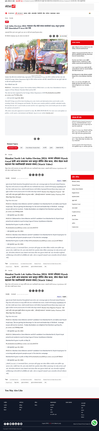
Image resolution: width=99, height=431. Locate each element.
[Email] (21, 424)
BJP (21, 148)
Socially (20, 13)
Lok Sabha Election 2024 (26, 264)
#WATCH (8, 88)
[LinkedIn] (16, 424)
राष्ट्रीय (29, 13)
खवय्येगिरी (52, 405)
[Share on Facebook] (35, 139)
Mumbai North (37, 264)
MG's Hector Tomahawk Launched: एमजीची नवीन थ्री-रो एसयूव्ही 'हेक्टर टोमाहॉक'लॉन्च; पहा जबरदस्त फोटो (31, 1)
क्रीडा (44, 13)
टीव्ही (20, 410)
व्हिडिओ (82, 417)
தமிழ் (60, 423)
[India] (90, 13)
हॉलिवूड (20, 408)
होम (6, 155)
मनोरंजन (47, 13)
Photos (82, 415)
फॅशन (51, 410)
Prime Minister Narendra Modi (33, 148)
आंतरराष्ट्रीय (34, 13)
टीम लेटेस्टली (7, 36)
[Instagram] (13, 424)
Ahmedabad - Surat (12, 148)
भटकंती (51, 408)
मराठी (50, 423)
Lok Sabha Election (14, 264)
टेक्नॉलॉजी (40, 13)
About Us (75, 424)
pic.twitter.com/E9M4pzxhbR (14, 212)
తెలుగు (56, 423)
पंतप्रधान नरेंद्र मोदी (59, 148)
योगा (45, 267)
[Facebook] (30, 175)
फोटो (82, 413)
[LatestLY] (10, 7)
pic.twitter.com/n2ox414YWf (29, 228)
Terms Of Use (81, 424)
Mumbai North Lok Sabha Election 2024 (52, 264)
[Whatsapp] (36, 175)
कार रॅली (44, 148)
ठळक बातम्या (69, 403)
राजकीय (5, 405)
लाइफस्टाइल (53, 13)
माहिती (5, 408)
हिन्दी (47, 423)
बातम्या (7, 22)
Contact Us (87, 424)
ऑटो (82, 408)
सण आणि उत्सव (53, 415)
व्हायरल (58, 13)
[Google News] (18, 424)
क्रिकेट (36, 405)
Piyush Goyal (9, 267)
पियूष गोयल (17, 267)
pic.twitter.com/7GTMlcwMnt (13, 95)
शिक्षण (5, 410)
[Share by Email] (42, 175)
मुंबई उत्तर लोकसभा (24, 267)
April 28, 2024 (19, 98)
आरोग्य (51, 412)
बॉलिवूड (20, 405)
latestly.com (49, 113)
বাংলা (53, 423)
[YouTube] (10, 424)
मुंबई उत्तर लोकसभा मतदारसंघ (36, 267)
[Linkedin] (39, 175)
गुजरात (51, 148)
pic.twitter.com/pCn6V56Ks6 (54, 241)
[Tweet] (38, 139)
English (64, 181)
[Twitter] (33, 175)
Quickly (11, 13)
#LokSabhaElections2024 (53, 93)
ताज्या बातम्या (76, 42)
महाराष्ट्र (25, 13)
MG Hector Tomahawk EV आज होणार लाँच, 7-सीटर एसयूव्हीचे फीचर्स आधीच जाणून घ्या (67, 1)
